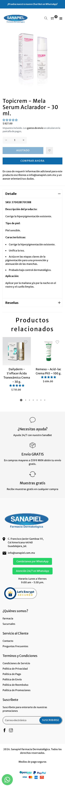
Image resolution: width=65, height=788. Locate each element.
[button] (10, 120)
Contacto (8, 640)
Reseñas (12, 303)
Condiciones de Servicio (16, 663)
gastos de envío (35, 128)
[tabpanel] (17, 364)
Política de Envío (12, 679)
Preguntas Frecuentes (15, 646)
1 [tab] (21, 400)
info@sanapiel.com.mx (21, 552)
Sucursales (9, 623)
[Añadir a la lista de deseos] (49, 150)
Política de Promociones (17, 690)
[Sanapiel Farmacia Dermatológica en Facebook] (4, 730)
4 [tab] (33, 400)
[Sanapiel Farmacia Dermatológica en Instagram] (11, 730)
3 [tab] (29, 400)
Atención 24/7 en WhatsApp (32, 571)
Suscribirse (50, 720)
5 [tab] (36, 400)
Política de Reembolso (15, 684)
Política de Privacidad (15, 668)
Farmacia (8, 618)
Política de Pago (12, 674)
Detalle (11, 194)
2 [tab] (25, 400)
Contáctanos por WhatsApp (32, 561)
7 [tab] (44, 400)
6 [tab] (40, 400)
